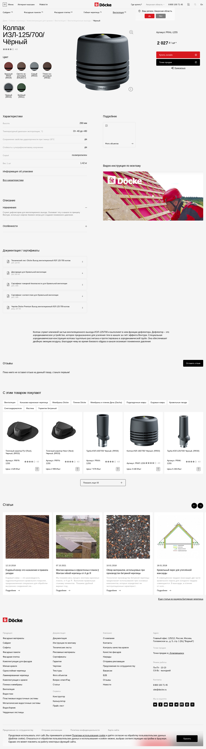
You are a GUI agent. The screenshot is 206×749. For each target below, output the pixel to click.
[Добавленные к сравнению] (188, 4)
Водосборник (9, 707)
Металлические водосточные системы (21, 703)
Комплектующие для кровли (40, 21)
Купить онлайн (166, 55)
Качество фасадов (112, 652)
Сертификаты (59, 657)
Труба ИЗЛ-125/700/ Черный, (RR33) (183, 451)
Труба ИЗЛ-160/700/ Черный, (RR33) (102, 451)
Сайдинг (7, 12)
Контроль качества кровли (116, 647)
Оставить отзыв (193, 363)
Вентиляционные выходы (79, 21)
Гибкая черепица (91, 12)
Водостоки (8, 694)
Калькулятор (59, 701)
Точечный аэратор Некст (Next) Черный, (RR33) (60, 452)
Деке (5, 21)
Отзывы (107, 680)
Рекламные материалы (64, 652)
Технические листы (62, 647)
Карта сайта (113, 730)
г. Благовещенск (176, 653)
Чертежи (57, 666)
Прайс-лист (58, 706)
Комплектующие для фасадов (17, 661)
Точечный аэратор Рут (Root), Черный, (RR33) (19, 452)
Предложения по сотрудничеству (119, 666)
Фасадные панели (32, 12)
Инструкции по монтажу (64, 643)
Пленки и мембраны (12, 684)
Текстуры (57, 670)
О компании (108, 638)
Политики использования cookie (89, 735)
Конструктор (59, 696)
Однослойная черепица (14, 670)
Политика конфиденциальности (85, 730)
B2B (105, 675)
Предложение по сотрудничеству (18, 730)
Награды (107, 657)
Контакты (107, 643)
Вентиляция (118, 12)
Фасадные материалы (13, 638)
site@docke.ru (159, 689)
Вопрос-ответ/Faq (61, 680)
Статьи (56, 684)
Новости (107, 684)
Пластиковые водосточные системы (20, 698)
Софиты (7, 647)
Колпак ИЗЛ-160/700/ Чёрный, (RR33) (143, 451)
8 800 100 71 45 (160, 685)
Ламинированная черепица (16, 675)
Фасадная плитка (62, 12)
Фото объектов (60, 675)
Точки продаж (165, 62)
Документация (60, 638)
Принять (187, 738)
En (202, 4)
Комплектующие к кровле (15, 680)
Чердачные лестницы (13, 712)
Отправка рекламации (113, 661)
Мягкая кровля (10, 666)
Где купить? (136, 4)
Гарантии (57, 661)
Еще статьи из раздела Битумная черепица (180, 599)
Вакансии (107, 670)
